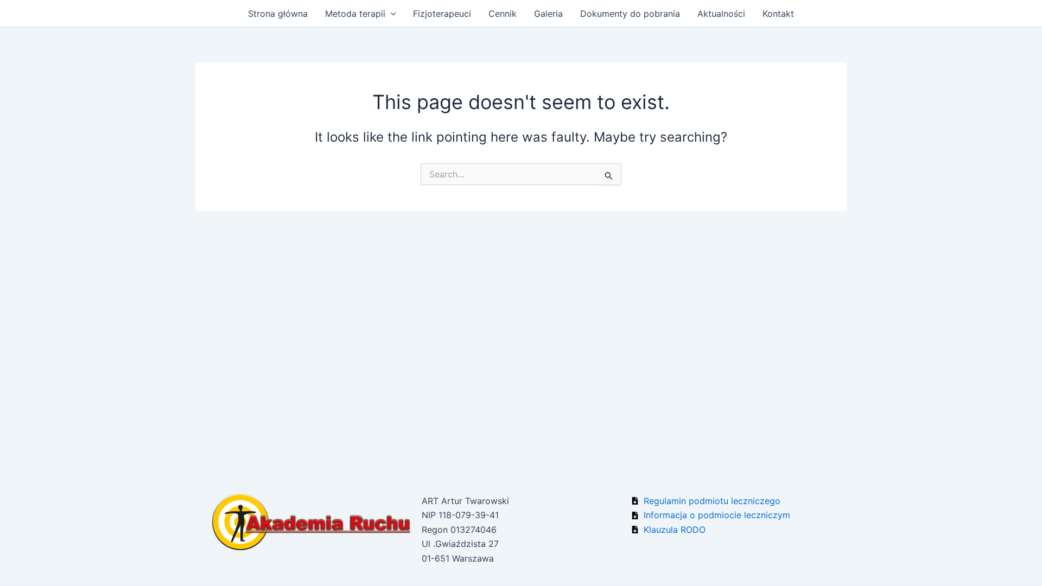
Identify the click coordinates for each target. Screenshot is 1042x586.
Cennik (502, 13)
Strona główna (278, 13)
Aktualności (721, 13)
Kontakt (778, 13)
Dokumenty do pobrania (630, 13)
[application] (390, 13)
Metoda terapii (355, 13)
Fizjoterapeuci (442, 13)
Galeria (548, 13)
